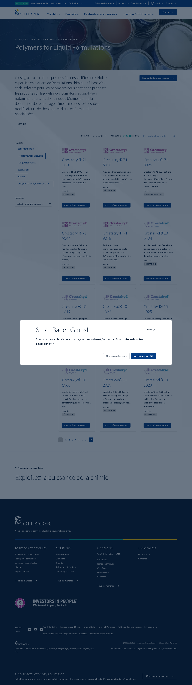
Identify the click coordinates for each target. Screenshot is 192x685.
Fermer (149, 330)
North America (141, 356)
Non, (116, 356)
